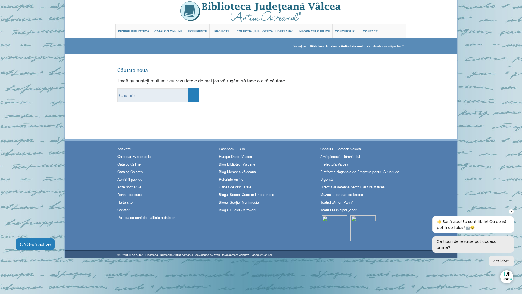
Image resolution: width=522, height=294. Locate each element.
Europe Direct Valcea (235, 156)
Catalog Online (129, 164)
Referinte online (231, 179)
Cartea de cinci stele (235, 186)
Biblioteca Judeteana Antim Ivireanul (169, 254)
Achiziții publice (129, 179)
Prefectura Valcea (334, 164)
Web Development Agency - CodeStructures (243, 254)
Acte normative (129, 186)
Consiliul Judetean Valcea (340, 148)
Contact (123, 209)
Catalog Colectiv (130, 171)
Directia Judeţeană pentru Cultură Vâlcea (352, 186)
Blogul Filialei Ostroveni (237, 209)
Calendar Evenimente (134, 156)
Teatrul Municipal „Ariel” (338, 209)
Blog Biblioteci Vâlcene (237, 164)
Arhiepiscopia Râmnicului (340, 156)
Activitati (124, 148)
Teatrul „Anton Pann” (336, 202)
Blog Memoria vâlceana (237, 171)
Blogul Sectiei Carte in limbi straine (246, 194)
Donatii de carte (129, 194)
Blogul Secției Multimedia (239, 202)
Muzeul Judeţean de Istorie (341, 194)
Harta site (125, 202)
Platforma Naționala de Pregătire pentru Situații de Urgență (359, 175)
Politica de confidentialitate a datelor (146, 217)
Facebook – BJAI (232, 148)
